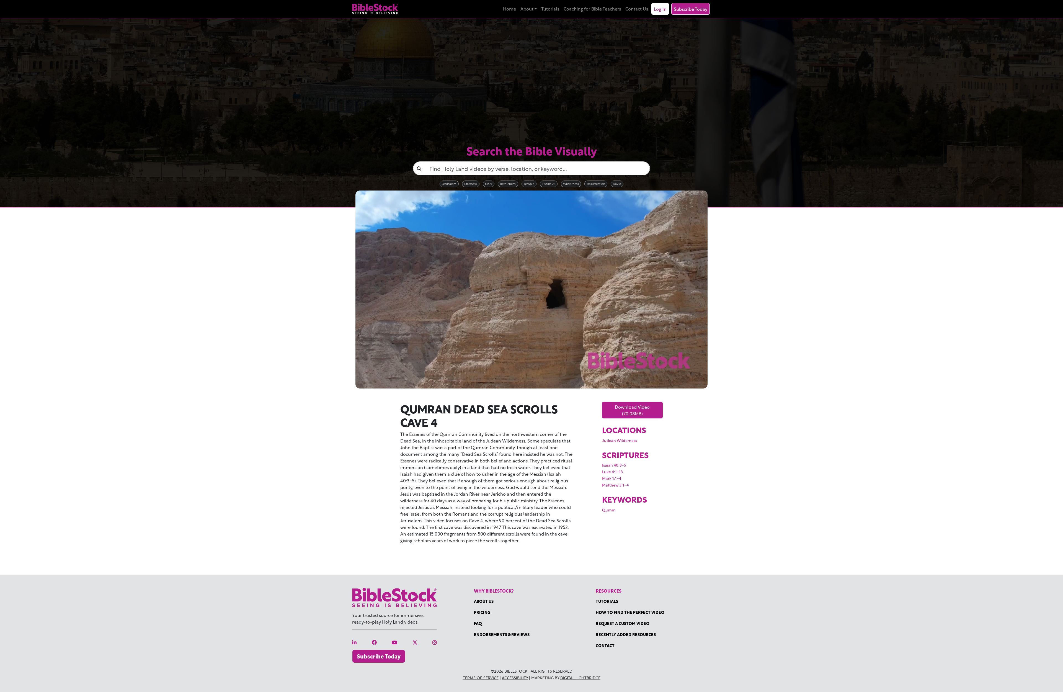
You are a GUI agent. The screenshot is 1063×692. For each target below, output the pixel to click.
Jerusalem (449, 183)
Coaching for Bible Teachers (592, 8)
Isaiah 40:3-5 (614, 465)
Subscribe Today (690, 8)
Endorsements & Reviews (502, 634)
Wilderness (571, 183)
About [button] (526, 8)
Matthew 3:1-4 (615, 485)
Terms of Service (481, 677)
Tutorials (550, 8)
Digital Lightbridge (580, 677)
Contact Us (636, 8)
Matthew (470, 183)
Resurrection (596, 183)
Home (509, 8)
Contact (605, 645)
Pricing (482, 612)
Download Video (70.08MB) (632, 410)
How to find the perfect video (630, 612)
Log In (660, 8)
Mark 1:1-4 (611, 478)
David (617, 183)
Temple (529, 183)
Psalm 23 (548, 183)
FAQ (478, 623)
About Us (484, 601)
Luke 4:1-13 (612, 471)
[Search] (419, 168)
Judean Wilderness (619, 440)
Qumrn (609, 510)
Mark (488, 183)
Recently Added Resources (626, 634)
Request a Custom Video (622, 623)
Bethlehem (508, 183)
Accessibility (515, 677)
